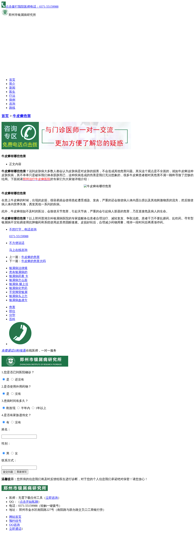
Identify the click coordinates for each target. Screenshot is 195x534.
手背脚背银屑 (18, 292)
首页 (12, 79)
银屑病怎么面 (18, 280)
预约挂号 (15, 520)
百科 (12, 319)
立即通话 (15, 528)
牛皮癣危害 (22, 116)
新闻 (12, 87)
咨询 (12, 103)
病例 (12, 99)
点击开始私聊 (29, 501)
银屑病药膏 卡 (18, 276)
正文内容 (15, 164)
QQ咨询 (14, 524)
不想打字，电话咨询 (23, 229)
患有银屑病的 (18, 272)
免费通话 (8, 350)
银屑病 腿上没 (18, 284)
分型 (12, 315)
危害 (12, 307)
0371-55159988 (18, 236)
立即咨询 (52, 497)
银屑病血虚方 (18, 300)
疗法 (12, 95)
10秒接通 (20, 350)
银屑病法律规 (18, 268)
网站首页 (15, 516)
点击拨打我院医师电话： (32, 6)
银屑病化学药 (18, 288)
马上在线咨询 (18, 250)
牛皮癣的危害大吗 (33, 261)
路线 (12, 107)
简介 (12, 83)
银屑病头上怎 (18, 296)
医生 (12, 91)
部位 (12, 311)
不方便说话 (16, 243)
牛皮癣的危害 (30, 257)
